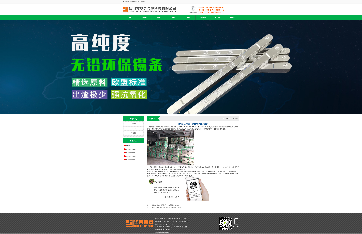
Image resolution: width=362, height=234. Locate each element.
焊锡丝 (159, 17)
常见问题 (133, 133)
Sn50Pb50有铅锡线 (130, 156)
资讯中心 (203, 17)
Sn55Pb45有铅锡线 (130, 159)
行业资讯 (133, 128)
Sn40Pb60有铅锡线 (130, 149)
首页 (130, 17)
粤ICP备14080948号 (164, 232)
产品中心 (188, 17)
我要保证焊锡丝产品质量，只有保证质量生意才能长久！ (166, 205)
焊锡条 (144, 17)
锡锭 (173, 17)
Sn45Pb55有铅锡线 (130, 152)
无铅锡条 (128, 145)
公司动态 (133, 123)
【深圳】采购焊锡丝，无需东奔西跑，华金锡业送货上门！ (166, 207)
